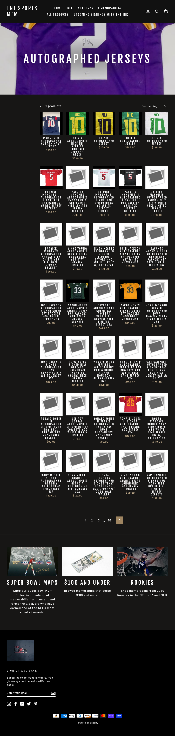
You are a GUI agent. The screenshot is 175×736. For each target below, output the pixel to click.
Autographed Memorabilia (99, 8)
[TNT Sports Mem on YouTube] (22, 704)
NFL (70, 8)
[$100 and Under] (87, 561)
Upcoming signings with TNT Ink (101, 14)
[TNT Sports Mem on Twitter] (29, 704)
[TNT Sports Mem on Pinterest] (35, 704)
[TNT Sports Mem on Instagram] (9, 704)
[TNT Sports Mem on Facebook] (16, 704)
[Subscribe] (53, 693)
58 (109, 520)
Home (58, 8)
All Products (58, 14)
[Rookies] (142, 561)
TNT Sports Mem (22, 11)
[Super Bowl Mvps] (32, 561)
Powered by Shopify (87, 722)
